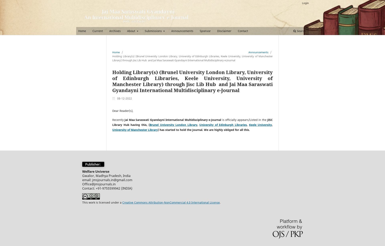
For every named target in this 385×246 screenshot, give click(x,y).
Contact (243, 31)
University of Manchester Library (135, 130)
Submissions (154, 31)
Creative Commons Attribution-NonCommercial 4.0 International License (171, 202)
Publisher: (93, 164)
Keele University (260, 125)
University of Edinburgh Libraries (223, 125)
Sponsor (205, 31)
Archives (115, 31)
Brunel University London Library (173, 125)
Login (305, 3)
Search (301, 31)
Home (82, 31)
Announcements (182, 31)
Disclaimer (224, 31)
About (131, 31)
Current (97, 31)
